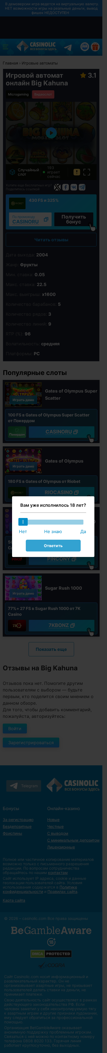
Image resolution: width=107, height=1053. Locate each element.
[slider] (23, 522)
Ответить (53, 545)
